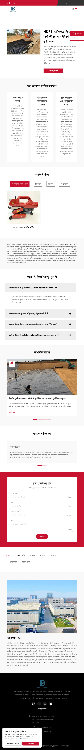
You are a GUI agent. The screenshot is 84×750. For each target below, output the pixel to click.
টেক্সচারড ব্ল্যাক (25, 562)
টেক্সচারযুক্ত (13, 562)
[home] (13, 9)
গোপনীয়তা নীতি (64, 746)
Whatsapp (74, 38)
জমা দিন (42, 536)
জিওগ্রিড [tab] (38, 184)
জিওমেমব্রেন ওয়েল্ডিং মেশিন (23, 227)
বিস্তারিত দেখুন (24, 207)
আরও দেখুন (12, 412)
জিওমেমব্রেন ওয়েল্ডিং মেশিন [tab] (20, 184)
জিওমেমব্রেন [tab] (64, 184)
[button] (35, 419)
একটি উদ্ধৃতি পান (53, 71)
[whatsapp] (33, 704)
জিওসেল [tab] (50, 184)
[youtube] (67, 3)
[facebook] (71, 3)
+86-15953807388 (44, 727)
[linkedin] (75, 3)
